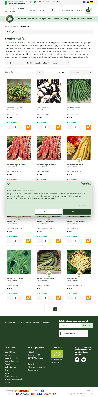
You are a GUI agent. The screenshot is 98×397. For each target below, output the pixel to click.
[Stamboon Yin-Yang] (49, 91)
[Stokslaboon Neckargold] (79, 148)
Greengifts (64, 10)
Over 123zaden (10, 352)
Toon (32, 72)
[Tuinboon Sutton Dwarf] (19, 262)
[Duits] (91, 2)
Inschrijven (87, 325)
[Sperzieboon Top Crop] (19, 91)
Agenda (7, 364)
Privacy (90, 393)
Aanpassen (47, 212)
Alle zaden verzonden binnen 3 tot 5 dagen (20, 2)
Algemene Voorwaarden (78, 393)
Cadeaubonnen (10, 367)
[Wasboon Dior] (79, 262)
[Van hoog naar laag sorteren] (90, 72)
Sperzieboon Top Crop (14, 108)
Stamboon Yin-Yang (43, 108)
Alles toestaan (77, 212)
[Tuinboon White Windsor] (49, 262)
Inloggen (79, 10)
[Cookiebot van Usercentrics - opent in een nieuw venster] (82, 183)
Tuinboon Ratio (12, 221)
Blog (6, 370)
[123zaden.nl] (10, 19)
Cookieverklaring (11, 376)
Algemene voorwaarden (36, 367)
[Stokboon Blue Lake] (79, 91)
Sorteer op (63, 72)
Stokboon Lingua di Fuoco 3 (16, 165)
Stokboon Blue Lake (73, 108)
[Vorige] (43, 309)
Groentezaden (15, 26)
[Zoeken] (53, 10)
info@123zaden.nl (43, 322)
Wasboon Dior (72, 278)
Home (7, 26)
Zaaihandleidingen (11, 361)
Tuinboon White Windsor (45, 278)
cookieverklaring (50, 198)
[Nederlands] (84, 2)
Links (7, 373)
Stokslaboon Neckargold (75, 165)
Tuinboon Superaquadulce (45, 221)
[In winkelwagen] (28, 127)
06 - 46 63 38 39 (18, 9)
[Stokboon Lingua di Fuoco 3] (19, 148)
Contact (71, 10)
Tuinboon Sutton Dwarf (15, 278)
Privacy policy (33, 370)
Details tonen (82, 205)
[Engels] (88, 2)
